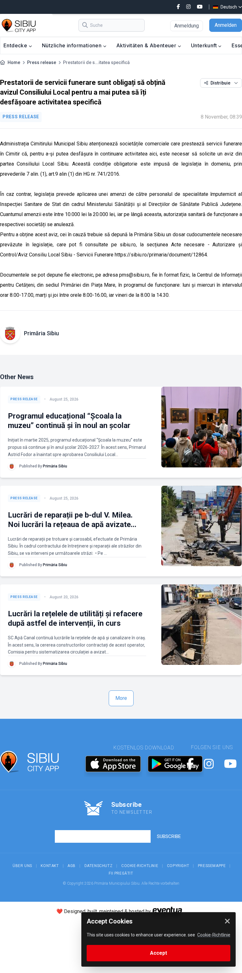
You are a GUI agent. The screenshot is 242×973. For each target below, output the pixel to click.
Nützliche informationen (72, 45)
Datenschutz (98, 866)
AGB (71, 866)
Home (14, 62)
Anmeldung (186, 26)
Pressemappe (212, 866)
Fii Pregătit (121, 873)
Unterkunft (204, 45)
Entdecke (16, 45)
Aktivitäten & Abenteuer (147, 45)
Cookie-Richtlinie (139, 866)
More (121, 698)
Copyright (178, 866)
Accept (158, 953)
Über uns (22, 866)
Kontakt (50, 866)
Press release (41, 62)
